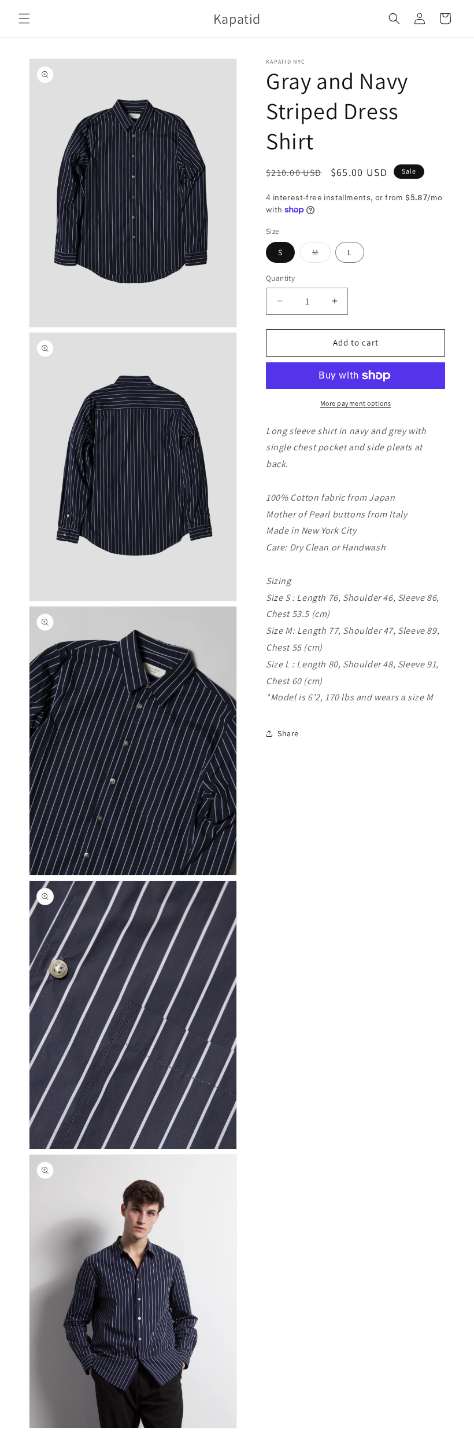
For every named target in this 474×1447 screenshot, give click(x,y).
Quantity (280, 278)
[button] (24, 18)
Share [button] (288, 733)
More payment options (355, 403)
